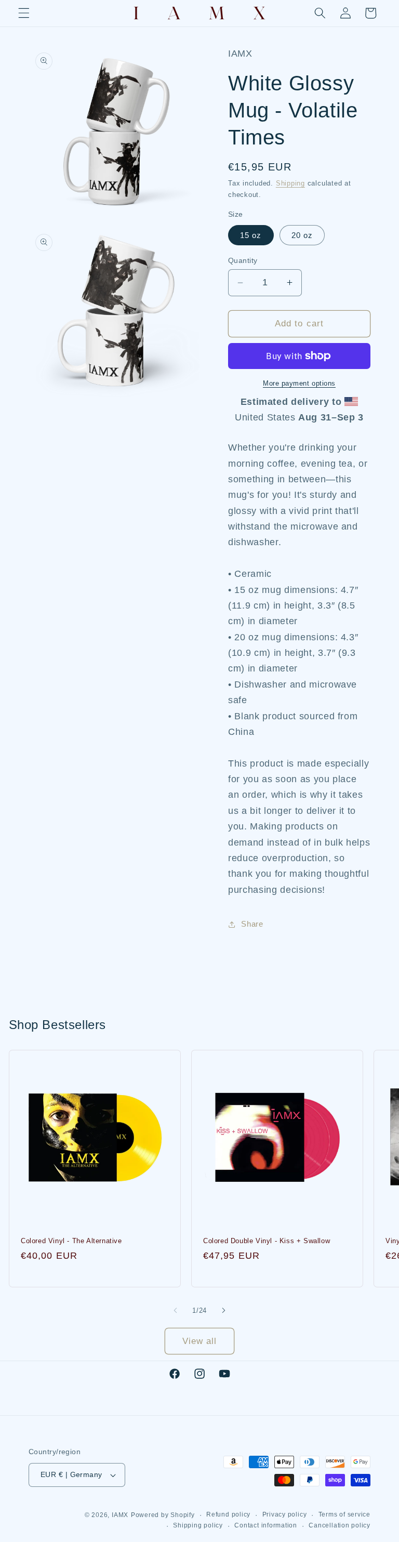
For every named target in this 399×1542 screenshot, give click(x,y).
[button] (23, 13)
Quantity (243, 260)
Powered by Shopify (163, 1515)
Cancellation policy (339, 1525)
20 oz (302, 235)
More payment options (299, 383)
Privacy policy (284, 1514)
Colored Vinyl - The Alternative (71, 1241)
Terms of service (344, 1514)
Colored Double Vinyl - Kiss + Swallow (266, 1241)
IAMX (120, 1515)
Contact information (265, 1525)
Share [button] (252, 923)
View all (199, 1341)
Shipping (290, 183)
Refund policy (228, 1514)
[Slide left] (175, 1310)
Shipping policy (198, 1525)
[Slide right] (223, 1310)
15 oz (251, 235)
